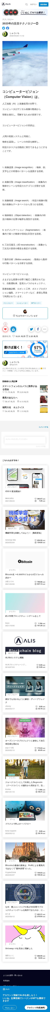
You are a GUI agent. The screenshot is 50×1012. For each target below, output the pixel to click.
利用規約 (6, 980)
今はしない (9, 1007)
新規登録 (43, 4)
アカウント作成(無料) (36, 1007)
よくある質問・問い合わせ (12, 975)
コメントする (40, 446)
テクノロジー (8, 19)
